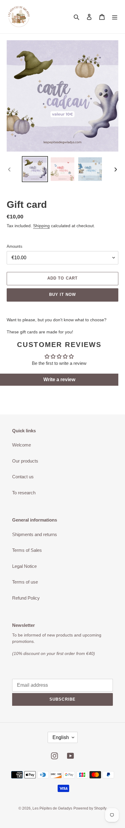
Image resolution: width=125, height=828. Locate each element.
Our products (25, 460)
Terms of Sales (27, 550)
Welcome (21, 444)
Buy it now (62, 294)
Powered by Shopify (89, 808)
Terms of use (25, 581)
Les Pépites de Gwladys (52, 808)
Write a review (59, 379)
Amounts (14, 246)
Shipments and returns (34, 534)
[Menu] (114, 16)
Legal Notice (24, 566)
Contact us (23, 476)
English (60, 737)
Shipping (41, 225)
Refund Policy (26, 598)
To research (23, 492)
